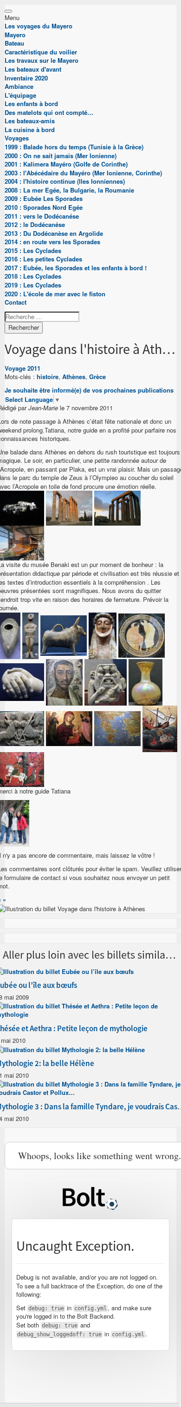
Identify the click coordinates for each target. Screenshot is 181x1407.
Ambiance (19, 86)
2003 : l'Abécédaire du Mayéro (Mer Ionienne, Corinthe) (83, 172)
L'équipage (20, 95)
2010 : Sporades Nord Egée (44, 207)
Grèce (97, 376)
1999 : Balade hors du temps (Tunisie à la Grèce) (74, 146)
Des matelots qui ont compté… (49, 112)
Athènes (73, 376)
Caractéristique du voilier (41, 51)
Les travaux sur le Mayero (41, 60)
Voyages (17, 137)
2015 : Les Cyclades (33, 250)
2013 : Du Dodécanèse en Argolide (54, 233)
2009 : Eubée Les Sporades (44, 198)
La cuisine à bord (30, 129)
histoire (47, 376)
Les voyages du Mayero (38, 25)
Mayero (15, 34)
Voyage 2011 (22, 368)
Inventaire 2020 (26, 77)
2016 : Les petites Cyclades (43, 258)
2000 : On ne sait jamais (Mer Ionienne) (60, 155)
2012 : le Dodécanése (35, 224)
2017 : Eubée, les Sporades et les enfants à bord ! (76, 267)
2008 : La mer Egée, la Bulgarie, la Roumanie (69, 190)
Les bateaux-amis (30, 120)
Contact (15, 302)
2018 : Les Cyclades (33, 276)
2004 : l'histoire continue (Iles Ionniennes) (65, 181)
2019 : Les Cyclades (33, 284)
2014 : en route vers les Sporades (52, 241)
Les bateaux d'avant (33, 69)
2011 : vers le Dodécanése (42, 216)
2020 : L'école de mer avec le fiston (55, 293)
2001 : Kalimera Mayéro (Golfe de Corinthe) (66, 164)
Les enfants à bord (31, 103)
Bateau (14, 43)
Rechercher (23, 327)
